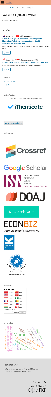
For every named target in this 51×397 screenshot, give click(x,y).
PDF (7, 53)
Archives (13, 8)
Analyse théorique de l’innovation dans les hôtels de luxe (25, 62)
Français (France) (10, 81)
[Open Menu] (2, 2)
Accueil (4, 8)
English (6, 85)
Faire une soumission (13, 123)
